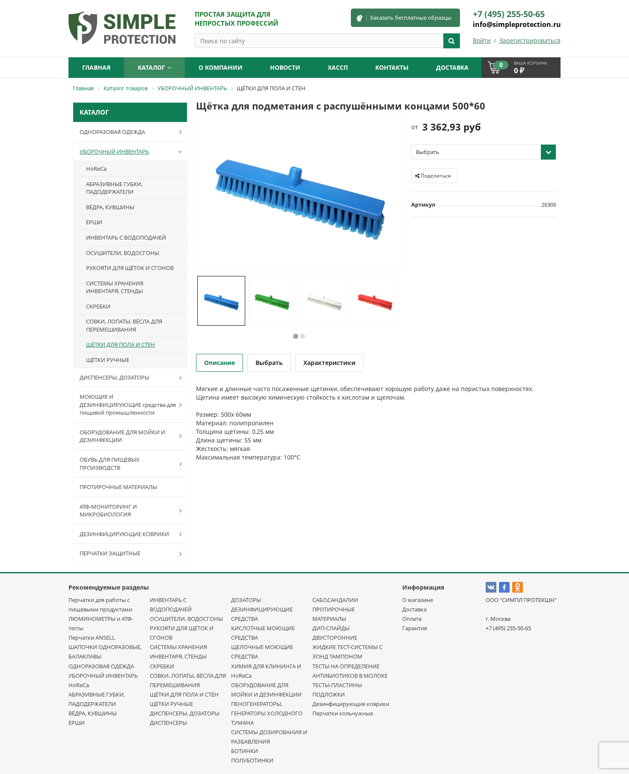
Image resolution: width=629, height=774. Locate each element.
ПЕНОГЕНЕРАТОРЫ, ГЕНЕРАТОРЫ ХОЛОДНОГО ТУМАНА (267, 713)
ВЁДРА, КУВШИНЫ (110, 207)
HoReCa (96, 168)
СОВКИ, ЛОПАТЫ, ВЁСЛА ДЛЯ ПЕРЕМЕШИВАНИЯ (124, 325)
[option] (299, 195)
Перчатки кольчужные (342, 713)
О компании (221, 67)
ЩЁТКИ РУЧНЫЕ (107, 360)
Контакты (392, 67)
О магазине (417, 600)
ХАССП (338, 67)
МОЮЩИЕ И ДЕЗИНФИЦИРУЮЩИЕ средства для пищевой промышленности (128, 404)
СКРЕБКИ (98, 306)
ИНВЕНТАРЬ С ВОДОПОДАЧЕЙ (126, 237)
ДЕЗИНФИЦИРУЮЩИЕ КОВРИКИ (124, 534)
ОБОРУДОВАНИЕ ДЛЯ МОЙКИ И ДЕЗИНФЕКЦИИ (122, 436)
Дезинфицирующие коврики (350, 704)
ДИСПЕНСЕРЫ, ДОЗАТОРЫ (114, 377)
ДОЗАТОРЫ (246, 600)
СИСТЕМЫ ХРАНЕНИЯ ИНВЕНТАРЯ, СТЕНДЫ (114, 287)
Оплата (411, 619)
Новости (285, 67)
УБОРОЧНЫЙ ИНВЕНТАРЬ (114, 151)
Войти (482, 40)
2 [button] (302, 336)
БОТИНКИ (244, 751)
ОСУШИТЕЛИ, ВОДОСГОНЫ (122, 253)
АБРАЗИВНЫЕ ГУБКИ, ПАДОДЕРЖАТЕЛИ (114, 188)
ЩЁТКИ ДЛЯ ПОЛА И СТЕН (120, 344)
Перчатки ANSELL (91, 637)
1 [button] (295, 336)
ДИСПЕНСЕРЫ (168, 723)
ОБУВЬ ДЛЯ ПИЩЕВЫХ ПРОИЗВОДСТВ (109, 464)
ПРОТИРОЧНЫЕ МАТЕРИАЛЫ (118, 487)
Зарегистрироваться (530, 40)
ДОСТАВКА (452, 67)
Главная (96, 67)
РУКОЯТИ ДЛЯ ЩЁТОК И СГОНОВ (130, 268)
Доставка (414, 609)
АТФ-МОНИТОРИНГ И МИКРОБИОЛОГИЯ (108, 511)
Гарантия (414, 628)
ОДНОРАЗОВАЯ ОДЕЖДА (112, 132)
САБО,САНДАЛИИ (335, 600)
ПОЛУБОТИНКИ (252, 760)
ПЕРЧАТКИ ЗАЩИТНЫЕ (110, 553)
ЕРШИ (94, 222)
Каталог (151, 67)
